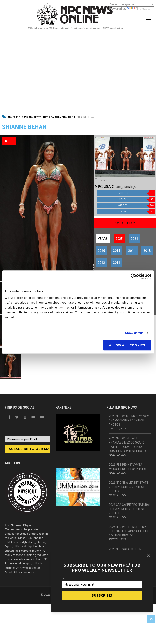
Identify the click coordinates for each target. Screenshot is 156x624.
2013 (147, 250)
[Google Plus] (33, 417)
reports (135, 211)
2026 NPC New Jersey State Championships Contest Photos (128, 487)
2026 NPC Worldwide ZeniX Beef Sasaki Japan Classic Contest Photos (128, 531)
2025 (119, 238)
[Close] (148, 555)
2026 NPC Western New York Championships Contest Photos (129, 420)
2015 (116, 250)
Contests (13, 117)
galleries (135, 193)
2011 (116, 262)
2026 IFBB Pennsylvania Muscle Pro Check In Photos (130, 467)
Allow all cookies (127, 345)
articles (136, 205)
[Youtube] (42, 417)
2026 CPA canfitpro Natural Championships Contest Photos (130, 509)
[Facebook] (9, 417)
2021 (134, 238)
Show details (134, 333)
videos (136, 199)
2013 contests (31, 117)
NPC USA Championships (59, 117)
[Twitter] (16, 417)
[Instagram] (25, 417)
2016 (101, 250)
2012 (101, 262)
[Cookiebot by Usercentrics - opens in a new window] (133, 276)
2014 (131, 250)
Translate (143, 8)
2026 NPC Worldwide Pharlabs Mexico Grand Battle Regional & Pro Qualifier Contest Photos (128, 445)
